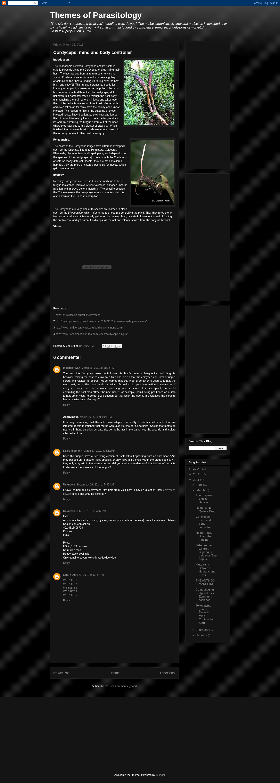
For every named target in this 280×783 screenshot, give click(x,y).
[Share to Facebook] (116, 346)
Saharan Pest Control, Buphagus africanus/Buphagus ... (206, 552)
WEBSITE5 (70, 595)
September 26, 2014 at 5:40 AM (95, 484)
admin (67, 574)
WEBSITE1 (70, 580)
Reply (66, 404)
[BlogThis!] (108, 346)
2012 (196, 474)
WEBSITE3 (70, 587)
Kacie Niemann (72, 450)
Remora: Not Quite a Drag (205, 509)
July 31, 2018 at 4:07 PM (91, 511)
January (202, 635)
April (200, 484)
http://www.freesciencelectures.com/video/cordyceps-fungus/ (92, 333)
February (203, 629)
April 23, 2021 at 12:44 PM (88, 574)
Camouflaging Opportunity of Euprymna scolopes (206, 594)
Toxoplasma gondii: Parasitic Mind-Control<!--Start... (204, 614)
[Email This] (104, 346)
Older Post (167, 673)
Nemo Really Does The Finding (204, 536)
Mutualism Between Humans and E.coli (205, 569)
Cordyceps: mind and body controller (203, 522)
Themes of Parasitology (96, 15)
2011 (196, 479)
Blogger (160, 774)
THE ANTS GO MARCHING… (206, 582)
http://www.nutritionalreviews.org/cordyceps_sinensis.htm (89, 327)
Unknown (69, 484)
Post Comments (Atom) (123, 686)
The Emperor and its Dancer (204, 498)
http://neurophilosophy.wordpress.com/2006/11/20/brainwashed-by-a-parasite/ (101, 321)
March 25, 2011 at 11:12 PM (98, 367)
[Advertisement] (208, 104)
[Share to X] (112, 346)
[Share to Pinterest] (120, 346)
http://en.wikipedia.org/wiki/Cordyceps (78, 314)
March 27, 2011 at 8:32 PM (99, 450)
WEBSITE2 (70, 584)
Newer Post (61, 673)
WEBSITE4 (70, 591)
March (201, 490)
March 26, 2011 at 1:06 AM (96, 416)
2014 (196, 468)
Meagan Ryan (71, 367)
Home (115, 673)
